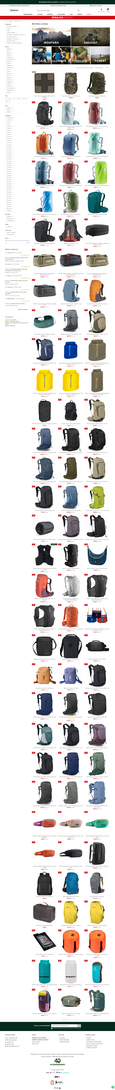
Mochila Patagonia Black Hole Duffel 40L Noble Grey (44, 304)
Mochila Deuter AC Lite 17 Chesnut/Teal (44, 156)
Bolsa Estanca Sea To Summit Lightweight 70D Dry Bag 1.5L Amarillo (44, 394)
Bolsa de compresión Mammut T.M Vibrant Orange (97, 955)
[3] (71, 718)
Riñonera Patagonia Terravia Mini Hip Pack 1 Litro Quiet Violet (71, 836)
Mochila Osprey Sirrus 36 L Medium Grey (71, 334)
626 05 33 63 (9, 1044)
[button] (28, 14)
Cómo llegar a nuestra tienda (93, 1041)
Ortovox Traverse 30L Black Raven (70, 568)
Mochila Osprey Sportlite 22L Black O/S (44, 510)
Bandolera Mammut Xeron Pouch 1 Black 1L (45, 659)
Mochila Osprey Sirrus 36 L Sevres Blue (71, 510)
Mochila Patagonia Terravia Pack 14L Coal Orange (70, 629)
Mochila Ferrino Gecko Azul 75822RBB (97, 214)
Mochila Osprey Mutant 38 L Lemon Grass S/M (97, 510)
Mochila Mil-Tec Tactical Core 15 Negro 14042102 (44, 423)
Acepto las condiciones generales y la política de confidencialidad (67, 1028)
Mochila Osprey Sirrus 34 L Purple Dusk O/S (97, 747)
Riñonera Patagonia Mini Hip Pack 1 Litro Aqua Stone (97, 836)
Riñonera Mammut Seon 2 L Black (97, 659)
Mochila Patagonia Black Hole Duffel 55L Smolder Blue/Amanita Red (71, 274)
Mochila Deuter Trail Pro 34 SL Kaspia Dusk (97, 126)
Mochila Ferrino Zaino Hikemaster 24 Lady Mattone (44, 599)
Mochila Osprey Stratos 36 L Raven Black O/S (71, 717)
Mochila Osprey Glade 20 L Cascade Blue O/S (97, 1013)
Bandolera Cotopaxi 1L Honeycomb (44, 688)
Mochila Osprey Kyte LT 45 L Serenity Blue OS (70, 776)
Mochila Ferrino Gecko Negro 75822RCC (44, 243)
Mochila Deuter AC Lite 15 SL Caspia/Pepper (71, 185)
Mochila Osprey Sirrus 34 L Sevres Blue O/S (45, 481)
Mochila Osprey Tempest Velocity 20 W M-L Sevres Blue (97, 806)
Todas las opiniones (23, 309)
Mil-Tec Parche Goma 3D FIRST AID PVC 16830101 (44, 96)
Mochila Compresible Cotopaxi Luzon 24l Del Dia (45, 1013)
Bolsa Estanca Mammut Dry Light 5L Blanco (71, 984)
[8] (10, 320)
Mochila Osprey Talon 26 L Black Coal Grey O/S (71, 452)
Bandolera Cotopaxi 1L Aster (71, 688)
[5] (73, 718)
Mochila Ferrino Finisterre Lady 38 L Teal (71, 303)
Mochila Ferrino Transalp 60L (97, 896)
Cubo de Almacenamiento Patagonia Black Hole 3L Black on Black (97, 244)
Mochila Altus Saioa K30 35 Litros (71, 896)
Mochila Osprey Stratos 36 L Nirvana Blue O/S (44, 452)
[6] (9, 320)
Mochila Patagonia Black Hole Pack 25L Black (97, 866)
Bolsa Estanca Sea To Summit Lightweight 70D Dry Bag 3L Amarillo (70, 394)
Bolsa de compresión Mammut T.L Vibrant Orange (71, 954)
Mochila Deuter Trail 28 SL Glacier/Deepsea (97, 156)
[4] (72, 718)
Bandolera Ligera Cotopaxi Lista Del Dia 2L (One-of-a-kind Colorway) (97, 629)
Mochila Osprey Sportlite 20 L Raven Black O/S (97, 688)
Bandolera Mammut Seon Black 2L (70, 659)
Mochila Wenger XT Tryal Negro (45, 896)
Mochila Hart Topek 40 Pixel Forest (71, 96)
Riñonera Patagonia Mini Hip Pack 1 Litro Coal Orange (44, 867)
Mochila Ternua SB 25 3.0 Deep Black (71, 423)
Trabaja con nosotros (91, 1047)
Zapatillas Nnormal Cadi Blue (18, 303)
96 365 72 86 (9, 1042)
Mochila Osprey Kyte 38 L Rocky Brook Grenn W (71, 805)
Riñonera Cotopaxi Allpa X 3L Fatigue (71, 1013)
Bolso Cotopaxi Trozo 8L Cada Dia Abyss (97, 568)
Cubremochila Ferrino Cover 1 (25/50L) (71, 925)
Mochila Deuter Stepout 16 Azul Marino (71, 156)
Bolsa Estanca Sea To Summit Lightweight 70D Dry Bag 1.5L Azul (70, 363)
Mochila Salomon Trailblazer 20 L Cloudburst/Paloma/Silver (71, 599)
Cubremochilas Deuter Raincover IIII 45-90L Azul (45, 214)
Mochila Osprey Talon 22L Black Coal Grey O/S (97, 539)
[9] (11, 320)
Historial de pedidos (65, 1041)
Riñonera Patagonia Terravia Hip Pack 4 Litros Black (70, 867)
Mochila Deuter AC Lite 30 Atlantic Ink (44, 185)
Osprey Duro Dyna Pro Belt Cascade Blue (44, 334)
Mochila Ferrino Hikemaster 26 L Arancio (97, 303)
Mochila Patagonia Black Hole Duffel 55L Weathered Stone (45, 274)
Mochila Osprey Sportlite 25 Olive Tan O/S (97, 423)
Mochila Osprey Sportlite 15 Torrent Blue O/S (44, 747)
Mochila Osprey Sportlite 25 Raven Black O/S (44, 776)
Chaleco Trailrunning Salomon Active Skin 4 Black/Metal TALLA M (44, 629)
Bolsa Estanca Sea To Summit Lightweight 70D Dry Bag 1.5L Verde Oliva (97, 363)
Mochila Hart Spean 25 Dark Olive (97, 96)
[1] (68, 718)
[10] (12, 320)
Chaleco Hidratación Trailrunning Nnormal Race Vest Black (44, 569)
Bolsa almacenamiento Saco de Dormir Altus (45, 539)
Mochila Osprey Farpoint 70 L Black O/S (97, 452)
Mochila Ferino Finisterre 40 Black (44, 126)
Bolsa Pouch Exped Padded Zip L (44, 925)
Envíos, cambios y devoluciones (94, 1043)
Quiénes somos (90, 1039)
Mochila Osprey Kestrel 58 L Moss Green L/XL (70, 481)
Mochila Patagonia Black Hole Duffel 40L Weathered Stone (97, 274)
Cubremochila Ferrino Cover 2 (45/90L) (97, 925)
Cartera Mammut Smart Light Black (44, 954)
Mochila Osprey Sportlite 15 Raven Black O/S (71, 747)
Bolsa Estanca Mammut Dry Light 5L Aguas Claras (44, 984)
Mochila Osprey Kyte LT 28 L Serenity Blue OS (44, 717)
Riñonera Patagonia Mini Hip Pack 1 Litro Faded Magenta (45, 836)
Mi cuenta (62, 1038)
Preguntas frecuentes (96, 5)
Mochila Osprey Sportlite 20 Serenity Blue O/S (44, 363)
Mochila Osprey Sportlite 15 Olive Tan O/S (97, 334)
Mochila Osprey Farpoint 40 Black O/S (97, 717)
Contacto (88, 1038)
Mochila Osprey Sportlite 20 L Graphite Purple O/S (70, 539)
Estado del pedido (64, 1039)
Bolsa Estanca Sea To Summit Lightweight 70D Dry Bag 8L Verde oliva (97, 394)
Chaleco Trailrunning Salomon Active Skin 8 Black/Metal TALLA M (97, 599)
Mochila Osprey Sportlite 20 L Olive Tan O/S (97, 481)
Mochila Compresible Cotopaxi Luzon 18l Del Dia (97, 984)
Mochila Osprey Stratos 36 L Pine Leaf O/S (97, 776)
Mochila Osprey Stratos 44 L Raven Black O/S (44, 805)
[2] (69, 718)
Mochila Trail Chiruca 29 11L (71, 243)
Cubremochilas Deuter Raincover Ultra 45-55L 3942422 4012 (70, 127)
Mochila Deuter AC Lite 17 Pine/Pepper (71, 214)
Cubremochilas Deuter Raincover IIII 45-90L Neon (97, 185)
